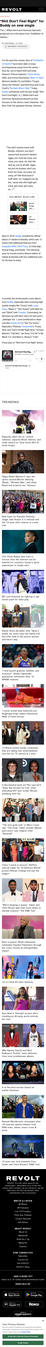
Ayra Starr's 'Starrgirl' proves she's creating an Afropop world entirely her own (20, 1016)
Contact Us (23, 1259)
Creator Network (23, 1218)
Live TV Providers (23, 1211)
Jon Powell (9, 43)
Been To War (37, 77)
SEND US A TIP (23, 1284)
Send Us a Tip (23, 1239)
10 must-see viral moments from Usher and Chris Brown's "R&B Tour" (21, 1163)
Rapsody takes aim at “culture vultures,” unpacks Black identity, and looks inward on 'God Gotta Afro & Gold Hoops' (21, 441)
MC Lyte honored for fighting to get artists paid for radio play (20, 598)
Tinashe (22, 312)
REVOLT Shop (23, 1267)
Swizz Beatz (34, 74)
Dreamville (27, 326)
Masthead (23, 1235)
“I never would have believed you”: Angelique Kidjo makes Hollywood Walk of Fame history (20, 713)
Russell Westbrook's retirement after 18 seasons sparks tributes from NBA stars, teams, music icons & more (21, 1126)
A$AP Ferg (22, 246)
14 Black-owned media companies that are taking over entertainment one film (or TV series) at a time (20, 750)
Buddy (5, 91)
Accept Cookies (23, 1343)
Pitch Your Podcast (23, 1215)
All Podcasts (23, 1208)
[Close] (43, 1320)
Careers (23, 1246)
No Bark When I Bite (19, 88)
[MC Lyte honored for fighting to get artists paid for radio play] (23, 581)
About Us (23, 1232)
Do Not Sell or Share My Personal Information (23, 1336)
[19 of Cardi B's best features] (23, 967)
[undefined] (18, 206)
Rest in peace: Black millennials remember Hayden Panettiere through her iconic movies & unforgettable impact (21, 946)
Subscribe (22, 1256)
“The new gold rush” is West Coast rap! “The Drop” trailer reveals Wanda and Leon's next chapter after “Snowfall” (22, 829)
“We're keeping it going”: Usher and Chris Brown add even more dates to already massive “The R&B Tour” (21, 907)
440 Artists (23, 1222)
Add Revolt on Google (17, 46)
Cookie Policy (26, 1332)
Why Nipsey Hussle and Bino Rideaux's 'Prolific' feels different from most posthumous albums (19, 1053)
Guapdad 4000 (9, 246)
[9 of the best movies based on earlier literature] (23, 1072)
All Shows (23, 1204)
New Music (5, 16)
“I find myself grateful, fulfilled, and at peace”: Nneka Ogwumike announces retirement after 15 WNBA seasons (20, 675)
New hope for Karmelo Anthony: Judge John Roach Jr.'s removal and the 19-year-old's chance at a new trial (20, 521)
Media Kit (23, 1243)
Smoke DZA (16, 323)
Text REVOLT (23, 1263)
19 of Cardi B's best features (17, 982)
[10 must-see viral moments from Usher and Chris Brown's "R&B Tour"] (23, 1146)
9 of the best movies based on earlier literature (18, 1089)
